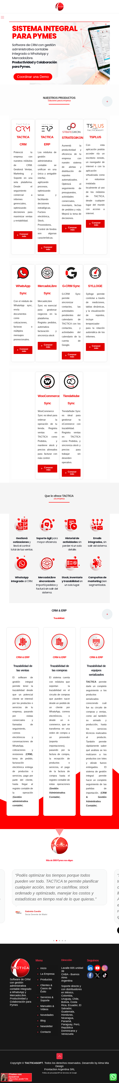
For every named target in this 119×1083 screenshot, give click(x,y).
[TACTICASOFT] (59, 6)
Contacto (45, 1031)
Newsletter (46, 1026)
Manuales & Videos (47, 1008)
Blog (43, 1020)
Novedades (47, 1014)
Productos (46, 979)
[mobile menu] (2, 17)
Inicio (43, 968)
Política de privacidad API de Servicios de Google (59, 1073)
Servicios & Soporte (46, 999)
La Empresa (47, 973)
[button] (53, 940)
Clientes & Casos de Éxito (46, 988)
